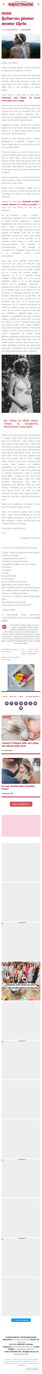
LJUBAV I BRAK (8, 760)
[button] (21, 862)
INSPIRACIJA (6, 13)
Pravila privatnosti (21, 1354)
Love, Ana (21, 1342)
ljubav (4, 696)
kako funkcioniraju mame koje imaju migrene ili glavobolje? (29, 652)
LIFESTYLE (6, 717)
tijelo (21, 696)
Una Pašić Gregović (11, 30)
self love (13, 696)
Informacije (21, 1365)
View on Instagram (22, 1320)
